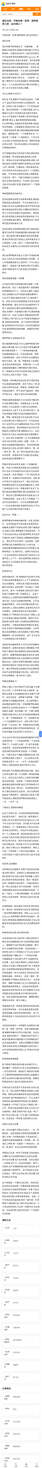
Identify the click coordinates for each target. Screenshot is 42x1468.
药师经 (15, 1290)
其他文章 (16, 1434)
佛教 (21, 8)
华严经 (15, 1303)
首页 (5, 9)
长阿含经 (16, 1352)
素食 (13, 9)
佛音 (29, 9)
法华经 (15, 1278)
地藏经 (15, 1365)
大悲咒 (15, 1253)
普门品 (15, 1377)
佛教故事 (16, 1397)
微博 (37, 9)
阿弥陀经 (16, 1315)
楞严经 (15, 1265)
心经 (15, 1228)
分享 (40, 734)
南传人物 (14, 30)
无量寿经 (16, 1327)
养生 (15, 1409)
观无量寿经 (17, 1340)
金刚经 (15, 1241)
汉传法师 (16, 1421)
